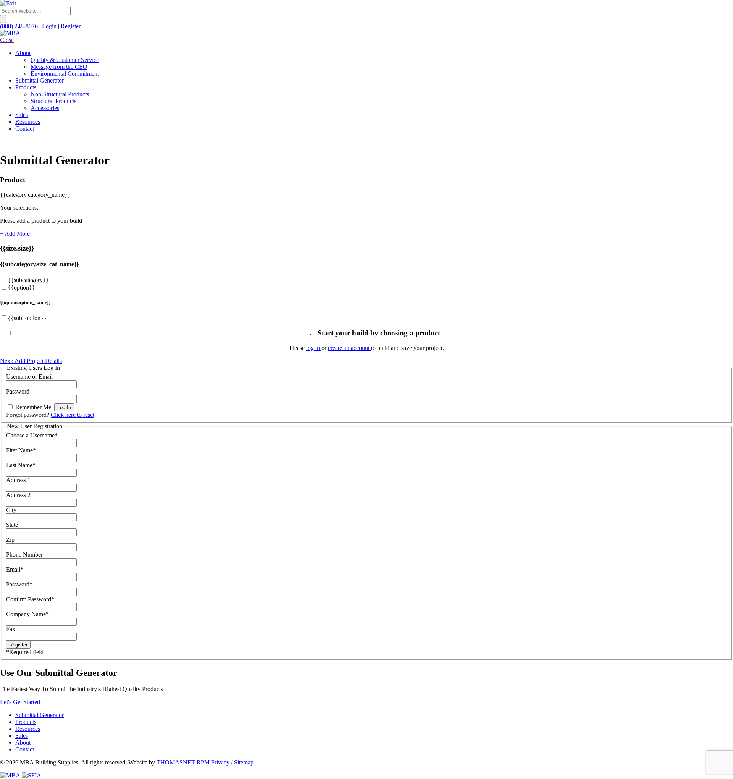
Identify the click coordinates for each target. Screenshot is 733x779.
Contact (24, 749)
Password (17, 391)
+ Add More (15, 233)
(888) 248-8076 (19, 26)
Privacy (220, 762)
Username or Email (29, 376)
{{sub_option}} (27, 318)
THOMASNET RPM (183, 762)
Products (25, 722)
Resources (27, 729)
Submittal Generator (39, 715)
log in (313, 348)
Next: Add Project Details (31, 361)
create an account (349, 348)
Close (7, 40)
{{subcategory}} (28, 280)
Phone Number (24, 554)
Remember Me (33, 407)
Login (49, 26)
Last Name (21, 465)
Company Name (27, 614)
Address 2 (18, 495)
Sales (21, 735)
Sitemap (243, 762)
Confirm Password (30, 599)
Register (71, 26)
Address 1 (18, 480)
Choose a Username (32, 435)
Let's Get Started (20, 702)
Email (14, 569)
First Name (21, 450)
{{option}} (21, 287)
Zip (10, 539)
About (23, 742)
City (11, 510)
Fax (10, 629)
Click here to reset (72, 414)
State (12, 524)
